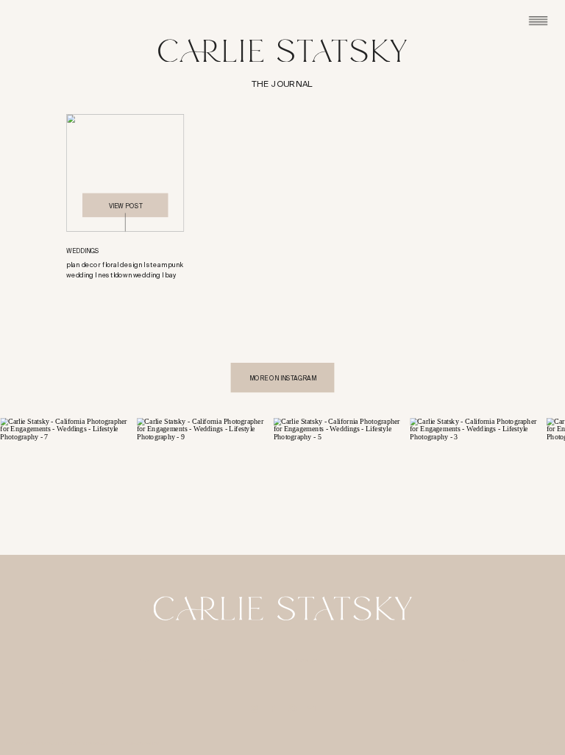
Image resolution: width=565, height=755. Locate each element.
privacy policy (142, 744)
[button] (125, 173)
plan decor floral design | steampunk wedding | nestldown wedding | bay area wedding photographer (124, 275)
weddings (82, 251)
